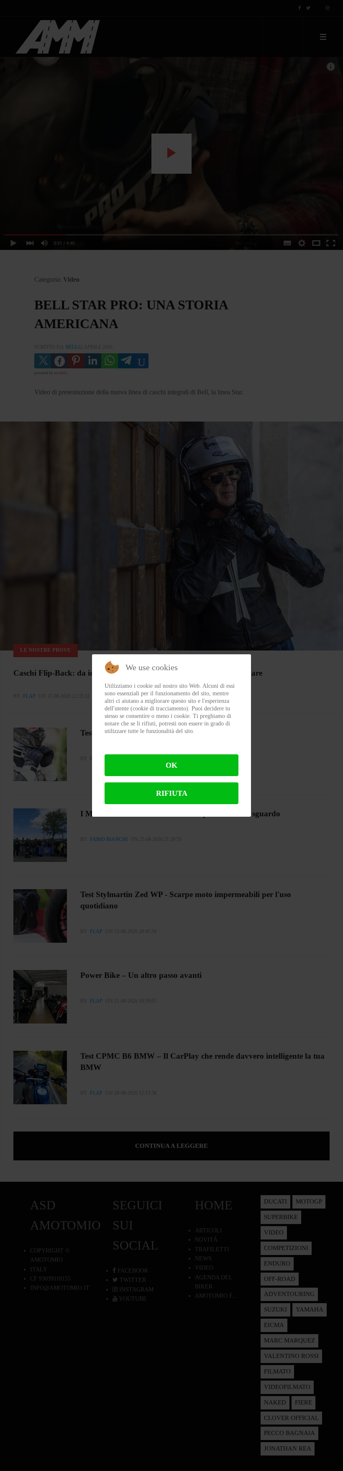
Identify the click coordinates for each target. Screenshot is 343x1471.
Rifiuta (171, 793)
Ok (171, 765)
